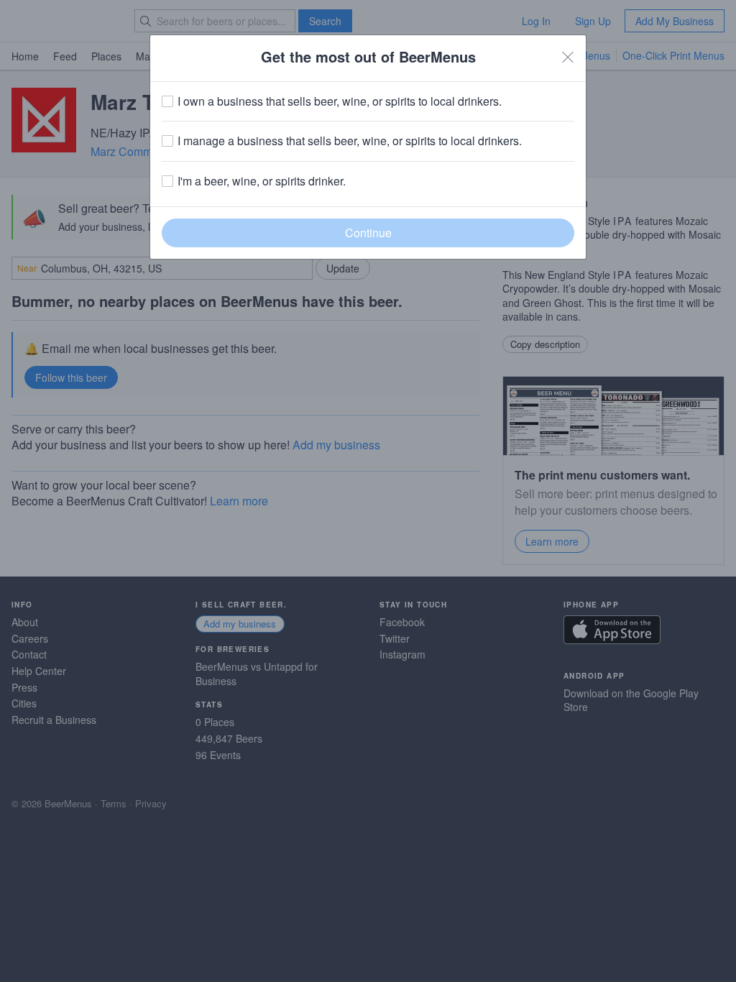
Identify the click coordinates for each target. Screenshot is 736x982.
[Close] (567, 56)
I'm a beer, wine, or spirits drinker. (262, 181)
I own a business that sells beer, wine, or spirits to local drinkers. (340, 101)
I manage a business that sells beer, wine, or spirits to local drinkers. (350, 141)
